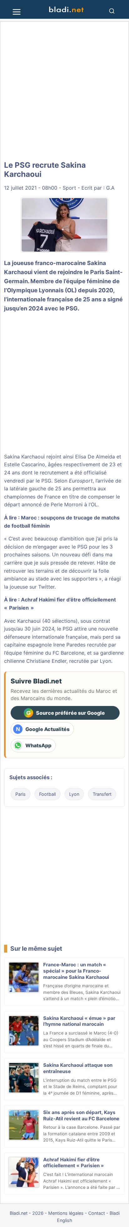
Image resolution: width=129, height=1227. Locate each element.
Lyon (74, 794)
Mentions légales (66, 1213)
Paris (20, 794)
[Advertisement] (64, 91)
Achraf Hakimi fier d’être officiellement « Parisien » (73, 1163)
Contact (96, 1213)
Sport (69, 188)
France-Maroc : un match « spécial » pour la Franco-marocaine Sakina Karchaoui (76, 971)
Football (47, 794)
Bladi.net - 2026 (27, 1213)
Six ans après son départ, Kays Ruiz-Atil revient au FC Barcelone (81, 1115)
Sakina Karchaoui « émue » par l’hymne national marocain (79, 1021)
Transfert (102, 794)
